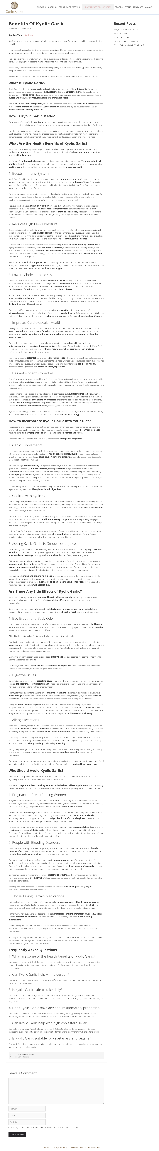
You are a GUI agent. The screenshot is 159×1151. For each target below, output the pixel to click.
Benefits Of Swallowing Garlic (23, 1054)
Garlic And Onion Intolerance (126, 41)
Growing (41, 7)
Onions (148, 7)
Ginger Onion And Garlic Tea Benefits (129, 45)
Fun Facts (138, 7)
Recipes (119, 7)
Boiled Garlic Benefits (20, 1057)
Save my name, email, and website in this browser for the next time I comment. (45, 1127)
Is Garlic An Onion (121, 37)
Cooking (52, 7)
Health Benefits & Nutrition (97, 7)
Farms (128, 7)
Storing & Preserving (70, 7)
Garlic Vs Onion (120, 33)
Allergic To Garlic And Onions (126, 29)
